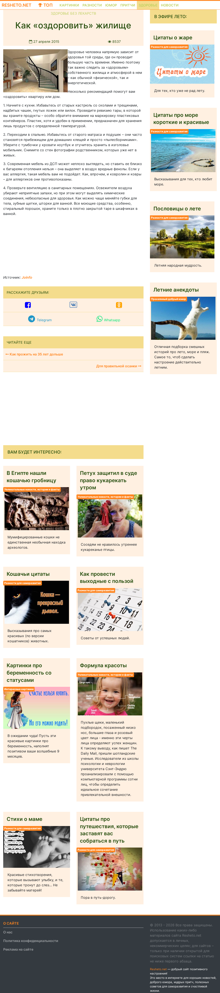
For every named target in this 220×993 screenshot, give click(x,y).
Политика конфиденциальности (30, 941)
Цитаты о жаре (172, 37)
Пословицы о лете (177, 208)
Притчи (127, 5)
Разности (92, 5)
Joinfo (27, 277)
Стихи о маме (24, 819)
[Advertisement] (35, 246)
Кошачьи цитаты (28, 574)
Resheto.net (16, 5)
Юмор (111, 5)
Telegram (44, 320)
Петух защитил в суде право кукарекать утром (108, 480)
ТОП (47, 5)
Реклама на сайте (18, 949)
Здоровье (148, 5)
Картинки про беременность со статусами (29, 672)
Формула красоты (103, 665)
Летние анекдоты (176, 290)
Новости (170, 5)
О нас (7, 932)
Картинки (69, 5)
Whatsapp (112, 320)
